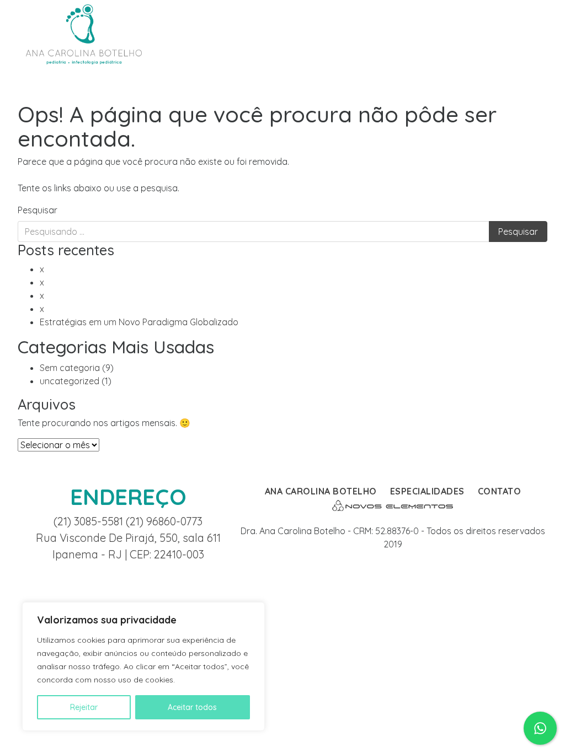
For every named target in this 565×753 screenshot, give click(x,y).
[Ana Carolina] (84, 33)
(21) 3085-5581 (90, 521)
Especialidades (427, 491)
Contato (499, 491)
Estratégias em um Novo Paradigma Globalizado (139, 321)
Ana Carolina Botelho (321, 491)
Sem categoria (70, 367)
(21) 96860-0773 (164, 521)
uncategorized (69, 380)
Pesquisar (37, 210)
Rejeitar (84, 707)
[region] (143, 666)
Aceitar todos (192, 707)
